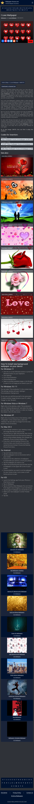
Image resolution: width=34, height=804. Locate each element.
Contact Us (29, 793)
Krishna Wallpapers (17, 796)
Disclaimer (4, 793)
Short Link (4, 137)
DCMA (30, 41)
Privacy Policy (17, 793)
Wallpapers (3, 18)
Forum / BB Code (6, 147)
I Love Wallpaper (12, 18)
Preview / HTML (5, 142)
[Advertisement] (17, 62)
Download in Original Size (9, 86)
